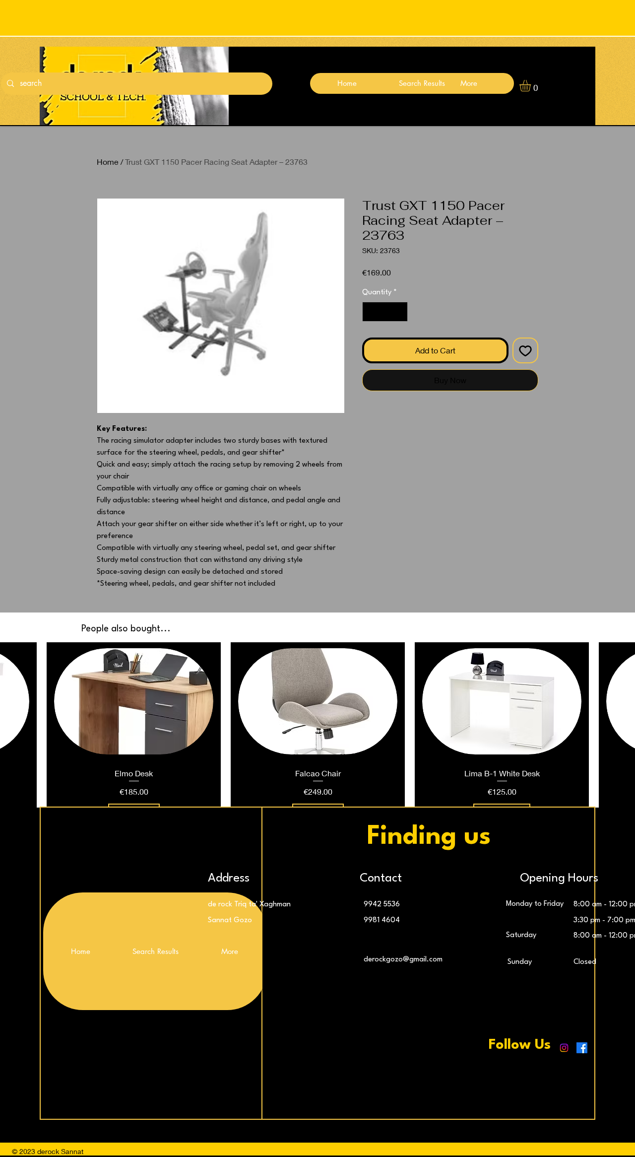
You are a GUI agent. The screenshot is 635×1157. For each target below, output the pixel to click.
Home (108, 161)
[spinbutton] (385, 311)
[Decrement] (371, 311)
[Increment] (399, 311)
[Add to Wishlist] (525, 350)
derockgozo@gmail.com (403, 959)
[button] (531, 85)
